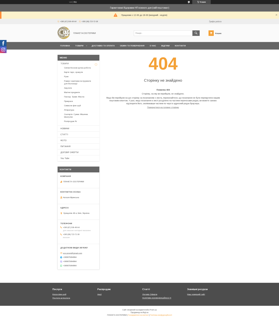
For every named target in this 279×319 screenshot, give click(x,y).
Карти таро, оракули (73, 72)
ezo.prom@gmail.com (72, 253)
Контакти (180, 46)
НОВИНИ (64, 128)
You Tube (64, 158)
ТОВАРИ (64, 63)
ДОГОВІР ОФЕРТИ (69, 152)
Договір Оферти (149, 294)
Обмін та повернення (132, 46)
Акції (99, 294)
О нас (153, 46)
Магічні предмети (72, 92)
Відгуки (165, 46)
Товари (79, 46)
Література (69, 110)
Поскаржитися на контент (138, 315)
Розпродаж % (70, 121)
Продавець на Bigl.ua (139, 312)
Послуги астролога (61, 298)
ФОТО (63, 140)
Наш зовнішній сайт (196, 294)
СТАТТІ (64, 134)
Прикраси (68, 101)
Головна (65, 46)
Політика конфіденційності (161, 315)
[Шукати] (196, 33)
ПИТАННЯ (65, 146)
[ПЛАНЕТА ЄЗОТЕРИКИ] (64, 38)
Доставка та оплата (103, 46)
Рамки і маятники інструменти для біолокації (77, 82)
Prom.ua (153, 310)
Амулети (68, 88)
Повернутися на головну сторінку (163, 107)
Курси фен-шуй (59, 294)
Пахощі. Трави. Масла (74, 97)
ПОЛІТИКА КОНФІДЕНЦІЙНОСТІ (156, 298)
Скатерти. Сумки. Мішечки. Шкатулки (76, 115)
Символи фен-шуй (72, 105)
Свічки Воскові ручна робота (77, 68)
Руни (66, 76)
